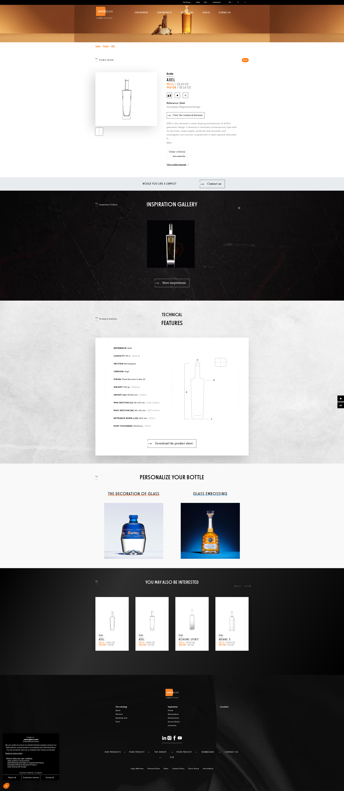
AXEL (113, 46)
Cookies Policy (178, 769)
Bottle (106, 46)
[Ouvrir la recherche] (238, 2)
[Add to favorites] (177, 95)
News (198, 2)
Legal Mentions (137, 769)
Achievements (173, 718)
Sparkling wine (121, 718)
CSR (205, 2)
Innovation (172, 725)
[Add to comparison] (169, 95)
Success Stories (174, 722)
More (169, 143)
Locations (224, 707)
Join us (206, 13)
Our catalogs (121, 707)
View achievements (176, 165)
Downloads (216, 2)
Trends (170, 710)
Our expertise (141, 13)
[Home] (104, 13)
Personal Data (154, 769)
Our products (164, 13)
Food (117, 722)
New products (173, 714)
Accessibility (208, 769)
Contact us (225, 13)
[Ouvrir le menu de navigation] (245, 2)
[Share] (185, 95)
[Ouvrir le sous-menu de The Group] (191, 2)
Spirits (98, 46)
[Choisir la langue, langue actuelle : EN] (232, 2)
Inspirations (187, 13)
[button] (234, 205)
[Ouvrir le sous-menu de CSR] (208, 2)
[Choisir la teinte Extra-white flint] (170, 156)
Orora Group (193, 769)
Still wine (119, 714)
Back (245, 60)
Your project (137, 752)
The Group (186, 2)
